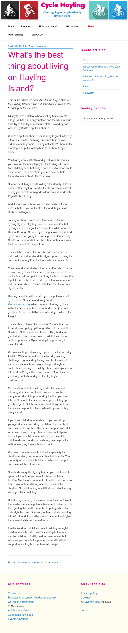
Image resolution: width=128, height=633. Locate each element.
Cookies (86, 597)
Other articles (15, 34)
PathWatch (88, 92)
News (91, 26)
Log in (84, 610)
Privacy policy (89, 593)
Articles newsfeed (18, 610)
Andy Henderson (38, 46)
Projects (25, 26)
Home (11, 26)
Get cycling (72, 26)
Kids (85, 60)
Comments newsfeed (20, 614)
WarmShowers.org (19, 304)
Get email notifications (21, 602)
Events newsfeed (18, 619)
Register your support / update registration (32, 597)
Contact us (14, 593)
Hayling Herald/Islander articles (31, 562)
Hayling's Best (91, 602)
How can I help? (48, 26)
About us (37, 34)
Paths (86, 86)
